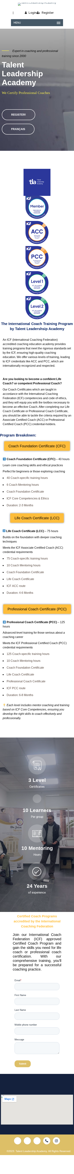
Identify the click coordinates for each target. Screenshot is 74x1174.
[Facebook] (17, 1140)
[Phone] (46, 1140)
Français (18, 129)
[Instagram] (56, 1140)
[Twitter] (27, 1140)
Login (33, 12)
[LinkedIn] (37, 1140)
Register (48, 12)
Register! (18, 114)
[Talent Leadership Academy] (37, 4)
